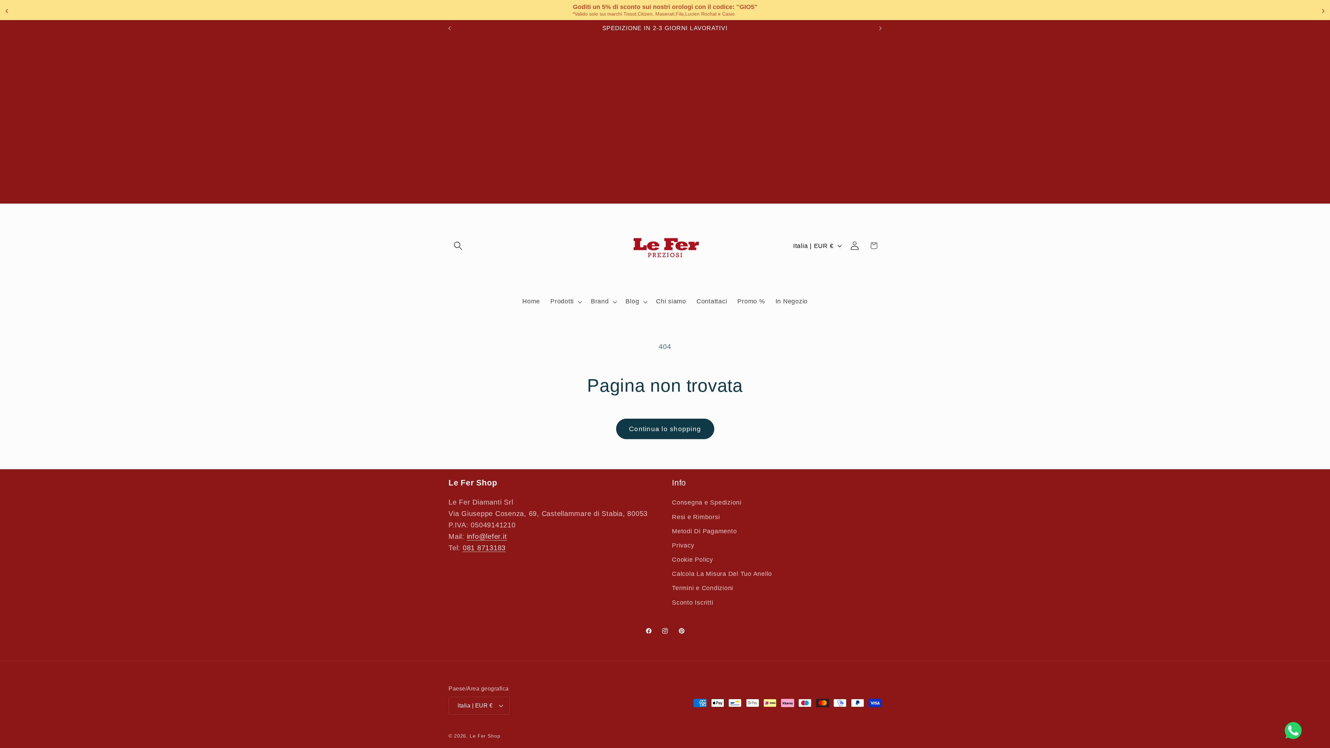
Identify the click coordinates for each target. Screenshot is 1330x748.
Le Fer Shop (485, 736)
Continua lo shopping (665, 429)
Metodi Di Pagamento (704, 531)
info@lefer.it (487, 536)
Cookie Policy (692, 559)
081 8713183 (484, 548)
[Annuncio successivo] (880, 28)
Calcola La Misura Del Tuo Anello (722, 573)
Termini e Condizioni (702, 588)
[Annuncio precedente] (449, 28)
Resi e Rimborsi (696, 517)
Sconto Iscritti (692, 602)
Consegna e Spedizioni (707, 502)
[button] (458, 245)
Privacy (683, 545)
